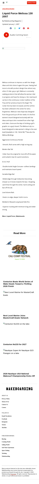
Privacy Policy (6, 398)
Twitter (4, 424)
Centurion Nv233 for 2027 (14, 344)
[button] (11, 28)
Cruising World (6, 442)
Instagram (4, 422)
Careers (4, 407)
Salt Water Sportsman (8, 447)
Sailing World (5, 444)
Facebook (4, 419)
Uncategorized (8, 9)
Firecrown (13, 474)
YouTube (4, 427)
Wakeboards (20, 216)
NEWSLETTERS (32, 2)
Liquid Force (11, 216)
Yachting (4, 453)
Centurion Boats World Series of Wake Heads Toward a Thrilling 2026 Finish (18, 284)
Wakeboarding (6, 456)
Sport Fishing (5, 450)
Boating (4, 439)
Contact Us (5, 404)
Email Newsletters (7, 416)
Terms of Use (5, 401)
